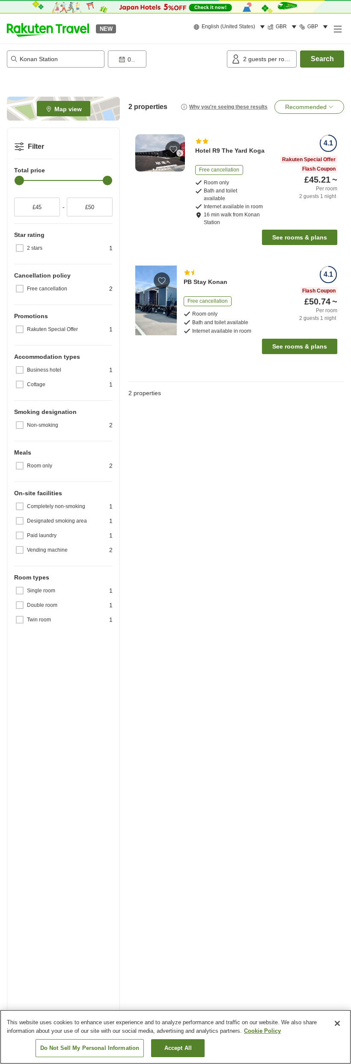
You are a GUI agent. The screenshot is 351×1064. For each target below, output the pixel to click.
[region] (175, 1037)
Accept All (178, 1048)
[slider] (19, 180)
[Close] (337, 1023)
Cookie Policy (262, 1031)
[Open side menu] (337, 28)
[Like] (173, 149)
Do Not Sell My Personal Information (90, 1048)
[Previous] (140, 153)
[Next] (179, 153)
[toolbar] (165, 59)
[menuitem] (230, 27)
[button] (48, 29)
